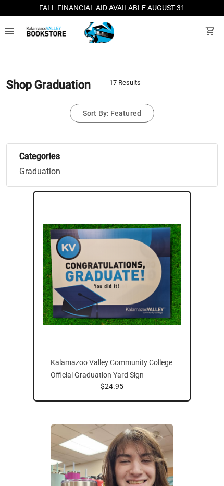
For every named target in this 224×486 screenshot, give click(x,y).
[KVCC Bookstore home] (68, 32)
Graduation (39, 171)
